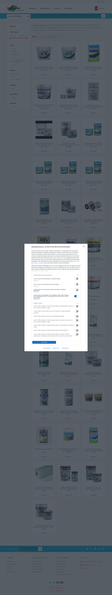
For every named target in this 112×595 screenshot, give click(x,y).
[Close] (84, 247)
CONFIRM (44, 342)
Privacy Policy (65, 348)
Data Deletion (46, 348)
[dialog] (56, 297)
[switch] (76, 279)
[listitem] (56, 275)
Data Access (56, 348)
